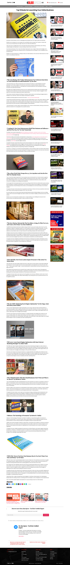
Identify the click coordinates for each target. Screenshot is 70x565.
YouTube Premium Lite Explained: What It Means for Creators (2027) (57, 65)
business (14, 520)
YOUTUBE (37, 551)
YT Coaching (52, 555)
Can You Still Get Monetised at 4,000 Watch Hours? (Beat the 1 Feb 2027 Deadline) (56, 38)
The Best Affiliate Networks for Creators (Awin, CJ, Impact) (56, 194)
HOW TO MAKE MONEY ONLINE (41, 557)
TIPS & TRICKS (23, 557)
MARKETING (23, 551)
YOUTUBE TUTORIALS (25, 558)
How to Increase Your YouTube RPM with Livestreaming (56, 143)
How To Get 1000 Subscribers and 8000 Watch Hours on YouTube (57, 26)
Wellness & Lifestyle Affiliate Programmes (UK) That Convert (56, 168)
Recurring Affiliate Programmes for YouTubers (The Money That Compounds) (56, 181)
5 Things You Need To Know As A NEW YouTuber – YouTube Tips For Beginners (13, 502)
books (11, 520)
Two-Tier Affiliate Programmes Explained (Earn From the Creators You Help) (56, 155)
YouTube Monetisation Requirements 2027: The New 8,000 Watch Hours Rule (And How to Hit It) (57, 104)
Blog (46, 6)
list (36, 520)
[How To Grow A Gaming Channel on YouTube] (41, 497)
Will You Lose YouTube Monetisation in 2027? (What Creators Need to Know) (56, 51)
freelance (24, 520)
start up (41, 520)
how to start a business (31, 520)
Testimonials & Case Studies (39, 6)
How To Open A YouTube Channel (27, 502)
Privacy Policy (61, 563)
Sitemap (51, 558)
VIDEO (22, 553)
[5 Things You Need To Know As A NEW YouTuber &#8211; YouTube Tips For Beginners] (13, 497)
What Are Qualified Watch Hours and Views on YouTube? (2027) (56, 78)
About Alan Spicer (20, 6)
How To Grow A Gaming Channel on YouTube (41, 502)
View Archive (21, 536)
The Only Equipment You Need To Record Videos (57, 117)
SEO (22, 555)
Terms (57, 563)
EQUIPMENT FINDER (39, 558)
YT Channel (52, 551)
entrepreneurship (19, 520)
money (38, 520)
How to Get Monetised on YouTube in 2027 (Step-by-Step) (57, 90)
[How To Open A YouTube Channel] (27, 497)
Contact (50, 6)
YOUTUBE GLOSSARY (39, 560)
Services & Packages (28, 6)
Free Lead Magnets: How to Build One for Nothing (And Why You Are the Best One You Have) (56, 129)
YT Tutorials (52, 554)
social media (13, 140)
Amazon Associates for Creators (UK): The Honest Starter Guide (57, 206)
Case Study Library (53, 553)
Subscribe (46, 515)
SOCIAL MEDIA (24, 554)
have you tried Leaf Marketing (33, 97)
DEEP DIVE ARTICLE (24, 560)
